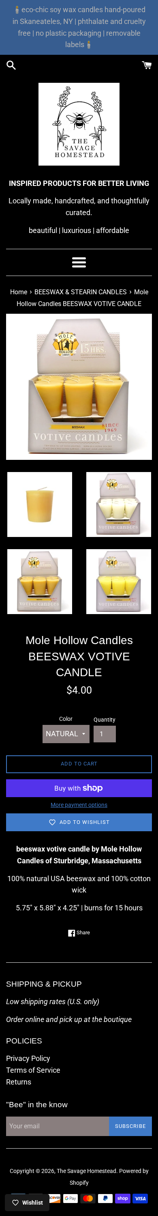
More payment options (79, 805)
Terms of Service (33, 1070)
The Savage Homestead (86, 1171)
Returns (18, 1082)
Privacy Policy (28, 1058)
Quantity (104, 719)
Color (66, 719)
